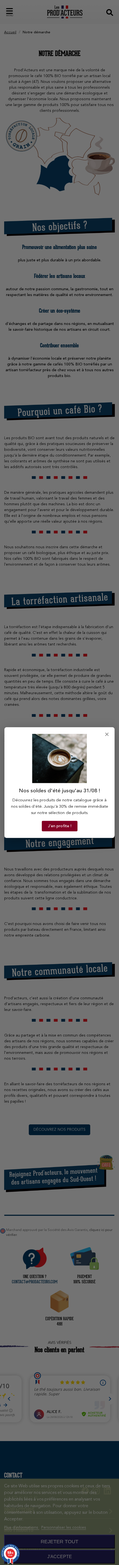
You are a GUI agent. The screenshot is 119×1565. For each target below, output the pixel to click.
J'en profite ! (59, 826)
